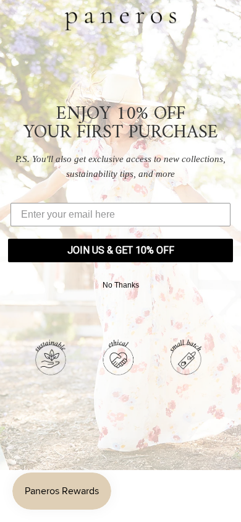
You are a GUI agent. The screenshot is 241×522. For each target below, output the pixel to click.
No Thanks (121, 285)
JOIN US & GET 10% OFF (120, 250)
